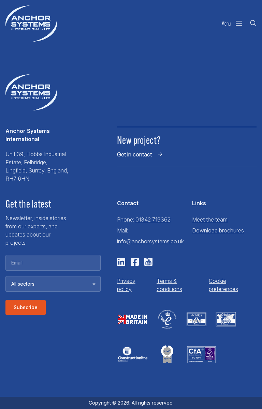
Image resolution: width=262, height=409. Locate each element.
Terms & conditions (169, 284)
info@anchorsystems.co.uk (150, 241)
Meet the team (210, 219)
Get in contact (134, 154)
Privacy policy (126, 284)
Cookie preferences (223, 284)
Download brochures (218, 230)
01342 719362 (153, 219)
